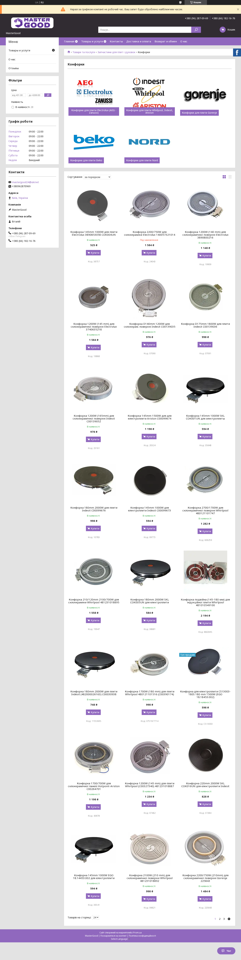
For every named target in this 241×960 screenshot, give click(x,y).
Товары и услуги (92, 41)
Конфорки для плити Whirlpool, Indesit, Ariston (149, 111)
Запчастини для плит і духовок (116, 52)
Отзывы (13, 68)
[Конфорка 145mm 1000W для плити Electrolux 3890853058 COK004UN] (94, 205)
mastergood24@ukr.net (25, 182)
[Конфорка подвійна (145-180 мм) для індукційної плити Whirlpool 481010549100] (205, 572)
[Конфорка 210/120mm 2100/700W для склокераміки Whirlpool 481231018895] (94, 572)
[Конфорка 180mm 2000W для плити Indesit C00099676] (94, 480)
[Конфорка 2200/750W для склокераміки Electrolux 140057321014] (149, 205)
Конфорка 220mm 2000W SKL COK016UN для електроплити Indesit (205, 784)
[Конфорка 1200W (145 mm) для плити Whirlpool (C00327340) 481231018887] (149, 756)
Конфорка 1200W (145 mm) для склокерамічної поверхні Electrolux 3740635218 (94, 326)
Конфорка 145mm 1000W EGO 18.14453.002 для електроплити (94, 876)
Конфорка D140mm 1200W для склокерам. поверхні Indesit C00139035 (149, 325)
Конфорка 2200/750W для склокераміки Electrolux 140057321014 (149, 233)
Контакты (116, 41)
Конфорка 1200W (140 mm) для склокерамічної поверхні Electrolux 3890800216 (205, 234)
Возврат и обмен (166, 41)
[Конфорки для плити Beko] (94, 142)
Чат (229, 950)
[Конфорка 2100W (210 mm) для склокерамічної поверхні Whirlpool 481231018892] (149, 848)
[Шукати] (196, 30)
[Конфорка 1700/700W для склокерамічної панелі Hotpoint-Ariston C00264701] (94, 756)
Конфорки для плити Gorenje (199, 112)
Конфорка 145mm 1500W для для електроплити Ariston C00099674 (149, 417)
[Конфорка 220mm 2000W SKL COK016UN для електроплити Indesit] (205, 756)
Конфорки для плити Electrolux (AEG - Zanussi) (93, 111)
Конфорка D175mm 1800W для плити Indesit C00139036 (205, 325)
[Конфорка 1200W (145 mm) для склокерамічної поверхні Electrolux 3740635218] (94, 297)
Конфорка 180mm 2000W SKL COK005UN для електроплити (149, 601)
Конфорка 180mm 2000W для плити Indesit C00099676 (93, 509)
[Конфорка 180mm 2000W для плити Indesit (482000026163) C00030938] (94, 664)
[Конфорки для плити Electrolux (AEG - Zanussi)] (94, 95)
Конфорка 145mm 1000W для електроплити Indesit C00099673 (149, 509)
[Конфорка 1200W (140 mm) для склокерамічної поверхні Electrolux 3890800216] (205, 205)
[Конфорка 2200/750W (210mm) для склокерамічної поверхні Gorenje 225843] (205, 848)
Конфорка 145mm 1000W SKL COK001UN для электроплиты (205, 417)
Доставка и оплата (138, 41)
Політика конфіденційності (142, 935)
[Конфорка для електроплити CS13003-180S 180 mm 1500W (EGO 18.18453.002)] (205, 664)
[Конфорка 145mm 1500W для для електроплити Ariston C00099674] (149, 389)
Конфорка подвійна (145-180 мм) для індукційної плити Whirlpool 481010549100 (205, 602)
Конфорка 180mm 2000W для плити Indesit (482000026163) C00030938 (93, 693)
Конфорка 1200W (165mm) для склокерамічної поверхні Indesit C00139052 (94, 418)
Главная (69, 41)
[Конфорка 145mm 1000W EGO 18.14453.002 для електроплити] (94, 848)
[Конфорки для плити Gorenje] (205, 95)
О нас (183, 41)
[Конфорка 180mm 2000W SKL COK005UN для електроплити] (149, 572)
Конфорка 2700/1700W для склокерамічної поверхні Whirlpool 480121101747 (205, 510)
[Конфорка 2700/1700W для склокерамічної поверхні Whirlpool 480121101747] (205, 480)
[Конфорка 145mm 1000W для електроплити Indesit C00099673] (149, 480)
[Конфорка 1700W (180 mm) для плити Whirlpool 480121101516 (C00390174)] (149, 664)
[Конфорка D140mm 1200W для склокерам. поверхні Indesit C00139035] (149, 297)
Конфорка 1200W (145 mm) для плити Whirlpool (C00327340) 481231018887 (149, 784)
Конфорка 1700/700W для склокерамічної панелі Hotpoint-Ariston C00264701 (94, 786)
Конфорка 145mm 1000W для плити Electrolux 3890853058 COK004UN (93, 233)
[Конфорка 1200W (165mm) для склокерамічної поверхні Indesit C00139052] (94, 389)
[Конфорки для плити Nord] (149, 142)
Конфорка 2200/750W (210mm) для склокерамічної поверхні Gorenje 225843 (205, 878)
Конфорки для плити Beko (86, 160)
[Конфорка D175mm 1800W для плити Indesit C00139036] (205, 297)
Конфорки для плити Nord (142, 160)
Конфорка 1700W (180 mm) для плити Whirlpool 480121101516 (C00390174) (149, 693)
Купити (95, 252)
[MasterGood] (32, 22)
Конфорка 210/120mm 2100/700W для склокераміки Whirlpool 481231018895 (93, 601)
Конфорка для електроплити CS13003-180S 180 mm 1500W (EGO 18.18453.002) (205, 694)
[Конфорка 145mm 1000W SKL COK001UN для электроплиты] (205, 389)
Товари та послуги (84, 52)
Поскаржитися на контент (113, 935)
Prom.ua (137, 932)
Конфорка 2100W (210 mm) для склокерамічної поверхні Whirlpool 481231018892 (150, 878)
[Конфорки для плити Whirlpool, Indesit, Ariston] (149, 95)
